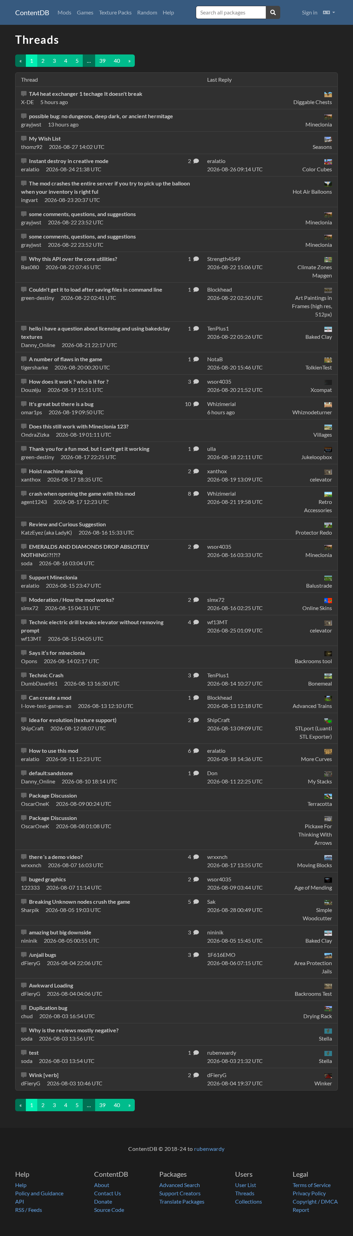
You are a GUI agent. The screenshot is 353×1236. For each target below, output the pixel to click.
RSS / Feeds (28, 1209)
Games (85, 12)
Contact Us (107, 1193)
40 (117, 60)
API (19, 1201)
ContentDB (32, 12)
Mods (64, 12)
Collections (248, 1201)
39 (102, 60)
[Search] (273, 12)
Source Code (109, 1209)
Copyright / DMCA (315, 1201)
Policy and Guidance (39, 1193)
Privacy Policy (309, 1193)
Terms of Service (312, 1185)
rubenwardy (209, 1148)
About (101, 1185)
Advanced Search (179, 1185)
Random (147, 12)
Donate (103, 1201)
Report (301, 1209)
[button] (329, 12)
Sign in (309, 12)
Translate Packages (181, 1201)
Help (168, 12)
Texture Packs (115, 12)
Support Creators (180, 1193)
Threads (244, 1193)
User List (245, 1185)
